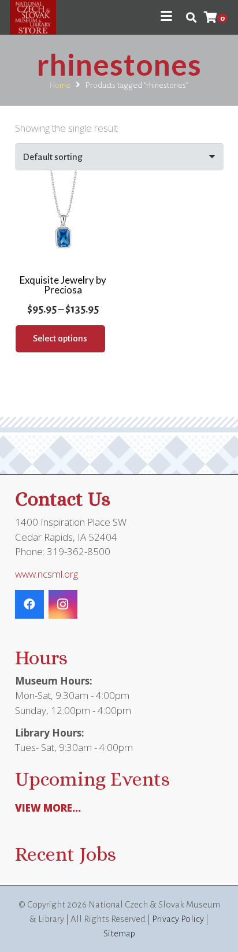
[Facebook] (29, 604)
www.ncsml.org (46, 574)
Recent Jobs (65, 854)
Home (60, 85)
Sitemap (119, 933)
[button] (166, 16)
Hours (41, 657)
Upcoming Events (92, 779)
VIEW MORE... (48, 808)
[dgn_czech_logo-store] (33, 17)
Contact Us (62, 499)
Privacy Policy (178, 919)
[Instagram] (63, 604)
